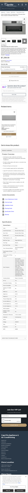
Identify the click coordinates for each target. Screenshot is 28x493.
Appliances (3, 12)
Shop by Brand (4, 447)
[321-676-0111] (22, 4)
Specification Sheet (9, 211)
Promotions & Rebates (6, 443)
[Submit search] (24, 9)
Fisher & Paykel (9, 60)
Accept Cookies (20, 490)
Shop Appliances (7, 1)
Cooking (8, 12)
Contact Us (3, 457)
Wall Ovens (13, 12)
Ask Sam (14, 94)
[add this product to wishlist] (24, 22)
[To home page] (10, 5)
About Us (3, 452)
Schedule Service (13, 1)
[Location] (18, 4)
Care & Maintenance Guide (11, 199)
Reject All (8, 490)
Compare (9, 136)
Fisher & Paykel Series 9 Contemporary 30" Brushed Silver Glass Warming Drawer (9, 126)
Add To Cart (14, 72)
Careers (3, 455)
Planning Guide (8, 208)
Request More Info (15, 80)
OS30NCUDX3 (7, 61)
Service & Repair (4, 450)
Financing (3, 453)
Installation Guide (9, 205)
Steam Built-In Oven (20, 12)
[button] (2, 4)
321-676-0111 (7, 469)
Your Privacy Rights (14, 486)
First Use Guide (8, 202)
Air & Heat (3, 448)
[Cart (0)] (25, 4)
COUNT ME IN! (14, 425)
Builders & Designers (20, 1)
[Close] (25, 476)
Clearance (3, 442)
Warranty (7, 214)
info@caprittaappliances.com (10, 470)
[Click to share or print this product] (24, 19)
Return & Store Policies (6, 458)
